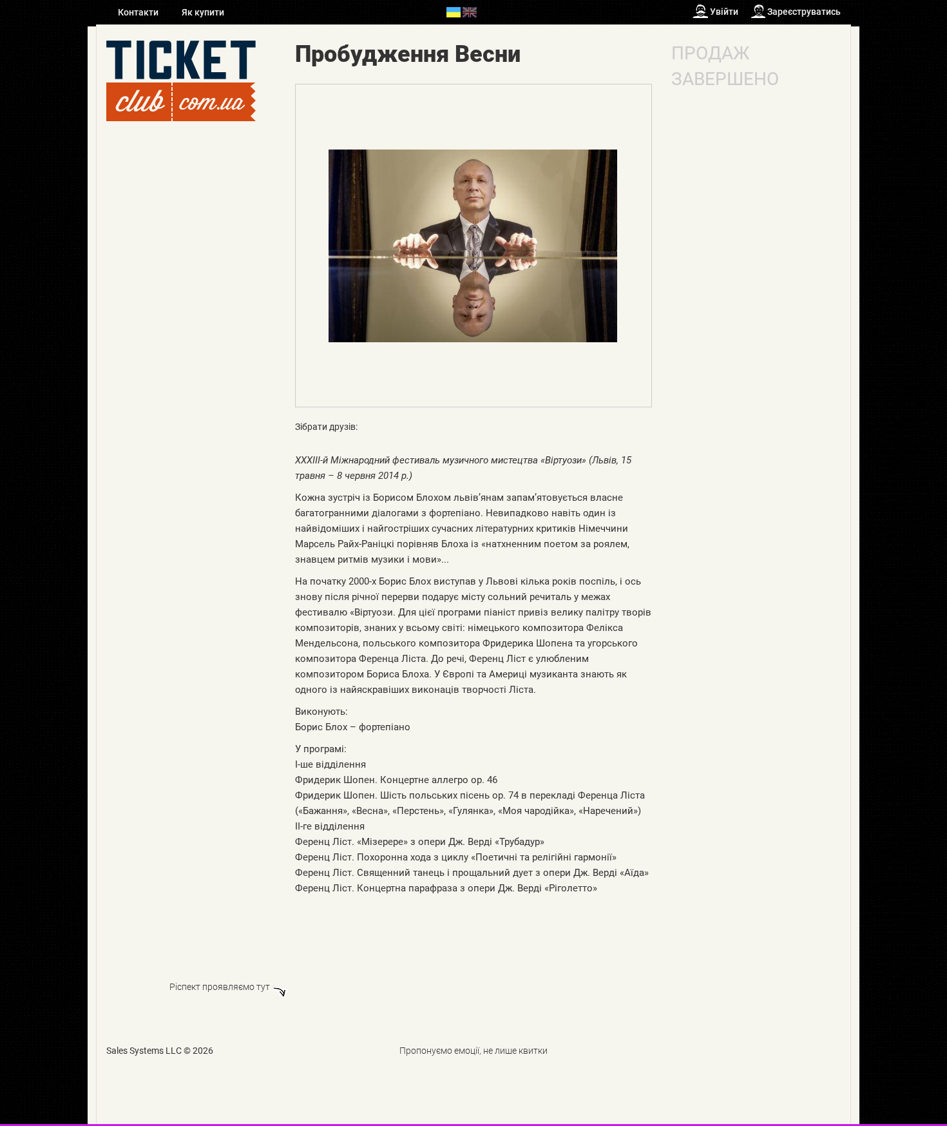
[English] (470, 11)
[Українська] (453, 11)
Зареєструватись (804, 11)
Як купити (203, 12)
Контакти (139, 12)
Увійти (724, 11)
